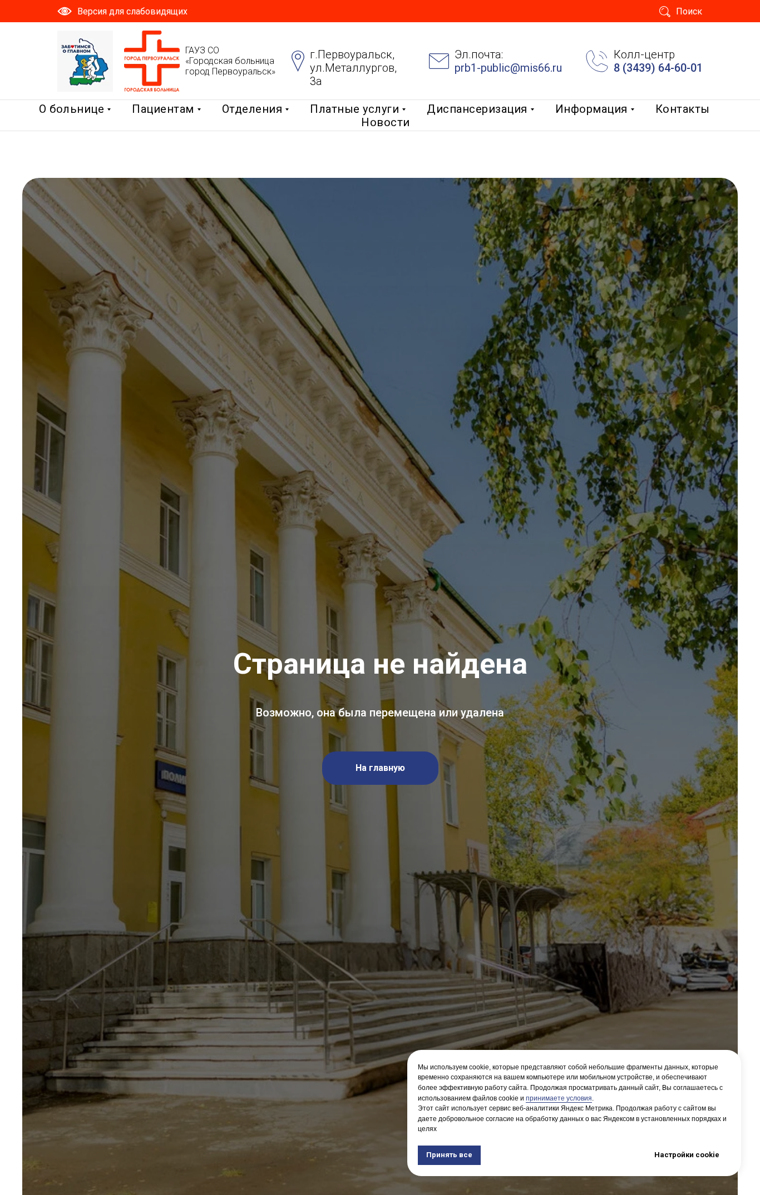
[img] (85, 61)
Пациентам (163, 109)
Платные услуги (354, 109)
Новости (385, 122)
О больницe (71, 109)
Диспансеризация (477, 109)
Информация (591, 109)
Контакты (682, 109)
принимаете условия (559, 1098)
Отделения (252, 109)
